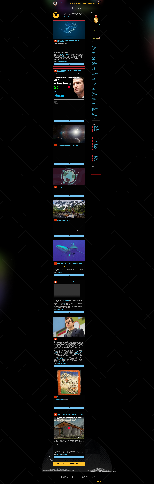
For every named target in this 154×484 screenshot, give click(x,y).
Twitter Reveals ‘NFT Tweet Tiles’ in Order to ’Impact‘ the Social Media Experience (69, 41)
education (93, 79)
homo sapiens (94, 106)
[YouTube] (98, 481)
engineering (94, 83)
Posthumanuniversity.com (58, 399)
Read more (68, 64)
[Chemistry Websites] (96, 19)
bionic (93, 61)
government (94, 100)
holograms (93, 105)
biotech (98, 26)
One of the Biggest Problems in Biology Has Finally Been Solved (69, 339)
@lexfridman (76, 105)
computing (93, 69)
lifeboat (93, 113)
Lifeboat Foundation (58, 481)
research (96, 36)
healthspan (97, 31)
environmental (94, 85)
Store (96, 3)
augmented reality (94, 56)
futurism (61, 272)
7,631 (68, 463)
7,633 (74, 463)
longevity (95, 34)
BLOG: (72, 475)
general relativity (94, 94)
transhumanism (95, 38)
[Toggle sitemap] (98, 1)
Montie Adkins (95, 158)
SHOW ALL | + (93, 161)
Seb (94, 155)
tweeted (65, 56)
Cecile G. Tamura (95, 144)
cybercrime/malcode (95, 73)
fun (92, 92)
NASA (98, 34)
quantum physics (66, 192)
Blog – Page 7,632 (77, 8)
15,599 (83, 463)
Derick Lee (94, 146)
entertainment (94, 84)
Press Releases (99, 3)
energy (62, 232)
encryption (63, 192)
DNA (93, 46)
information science (95, 108)
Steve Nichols (57, 405)
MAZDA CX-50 (79, 229)
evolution (93, 87)
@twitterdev (62, 56)
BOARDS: (93, 475)
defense (93, 75)
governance (94, 99)
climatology (94, 67)
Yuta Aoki (94, 145)
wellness (98, 38)
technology (98, 37)
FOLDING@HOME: (83, 476)
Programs (77, 3)
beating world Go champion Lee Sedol (60, 358)
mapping (93, 116)
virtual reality (67, 118)
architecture (94, 54)
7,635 (79, 463)
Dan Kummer (95, 140)
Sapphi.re (66, 481)
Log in (64, 17)
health (94, 31)
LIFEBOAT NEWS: (73, 473)
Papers (83, 3)
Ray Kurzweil (94, 47)
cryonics (93, 71)
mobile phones (94, 120)
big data (93, 59)
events (93, 86)
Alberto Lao (95, 147)
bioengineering (94, 60)
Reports (80, 3)
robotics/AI (64, 118)
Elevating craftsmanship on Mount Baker (65, 220)
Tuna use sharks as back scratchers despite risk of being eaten (69, 263)
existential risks (66, 161)
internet (93, 110)
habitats (63, 454)
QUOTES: (93, 477)
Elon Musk (66, 61)
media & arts (94, 118)
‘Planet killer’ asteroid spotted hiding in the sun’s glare (67, 145)
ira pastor (93, 33)
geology (93, 97)
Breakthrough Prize (78, 353)
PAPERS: (72, 477)
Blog (72, 3)
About (70, 3)
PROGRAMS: (93, 476)
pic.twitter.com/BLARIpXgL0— (64, 105)
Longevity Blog (94, 168)
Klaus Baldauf (95, 143)
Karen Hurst (95, 137)
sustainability (65, 454)
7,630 (66, 463)
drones (93, 77)
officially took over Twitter (64, 54)
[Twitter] (95, 481)
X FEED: (62, 475)
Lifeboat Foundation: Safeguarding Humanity (60, 3)
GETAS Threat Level (56, 475)
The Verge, (64, 303)
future (98, 29)
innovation (93, 109)
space (93, 37)
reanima (95, 35)
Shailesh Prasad (95, 132)
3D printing (93, 44)
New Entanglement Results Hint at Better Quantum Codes (68, 187)
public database (61, 361)
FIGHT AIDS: (62, 476)
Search (100, 14)
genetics (93, 95)
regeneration (94, 36)
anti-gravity (93, 53)
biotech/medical (62, 363)
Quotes (94, 3)
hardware (93, 103)
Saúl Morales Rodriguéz (95, 128)
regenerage (98, 35)
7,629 (63, 463)
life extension (94, 114)
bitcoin (93, 64)
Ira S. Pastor (95, 159)
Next (68, 465)
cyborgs (93, 74)
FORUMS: (83, 477)
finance (93, 90)
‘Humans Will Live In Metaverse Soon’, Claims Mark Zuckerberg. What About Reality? (69, 71)
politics (93, 35)
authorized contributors (69, 17)
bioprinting (93, 62)
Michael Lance (95, 156)
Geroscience (94, 167)
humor (93, 107)
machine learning (94, 115)
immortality (95, 32)
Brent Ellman (95, 154)
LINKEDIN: (83, 473)
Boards (74, 3)
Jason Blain (95, 157)
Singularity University (95, 49)
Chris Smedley (95, 160)
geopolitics (93, 98)
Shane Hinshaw (95, 148)
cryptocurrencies (94, 72)
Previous (57, 463)
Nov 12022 (55, 41)
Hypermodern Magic (61, 397)
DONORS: (83, 475)
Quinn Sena (57, 161)
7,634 (77, 463)
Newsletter (90, 3)
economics (93, 78)
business (64, 61)
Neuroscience (100, 34)
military (93, 119)
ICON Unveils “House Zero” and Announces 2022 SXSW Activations (70, 414)
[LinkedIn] (97, 481)
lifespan (93, 34)
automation (94, 57)
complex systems (94, 68)
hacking (93, 102)
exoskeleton (94, 89)
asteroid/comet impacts (62, 161)
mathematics (94, 117)
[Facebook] (94, 481)
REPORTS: (73, 476)
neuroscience (61, 118)
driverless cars (94, 76)
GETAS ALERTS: (93, 473)
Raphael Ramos (58, 61)
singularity (99, 36)
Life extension (97, 33)
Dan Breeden (95, 131)
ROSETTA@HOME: (63, 477)
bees (93, 58)
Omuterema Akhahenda (58, 454)
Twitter (64, 300)
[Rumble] (100, 481)
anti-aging (98, 24)
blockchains (61, 61)
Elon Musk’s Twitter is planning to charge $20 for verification (69, 282)
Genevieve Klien (95, 126)
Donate (85, 3)
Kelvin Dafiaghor (58, 309)
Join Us (88, 3)
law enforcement (94, 112)
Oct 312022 (55, 145)
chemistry (65, 363)
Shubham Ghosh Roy (58, 192)
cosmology (93, 70)
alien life (93, 52)
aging (93, 24)
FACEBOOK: (62, 473)
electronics (93, 80)
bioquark (94, 27)
